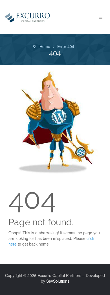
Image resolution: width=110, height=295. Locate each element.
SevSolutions (57, 281)
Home (44, 46)
